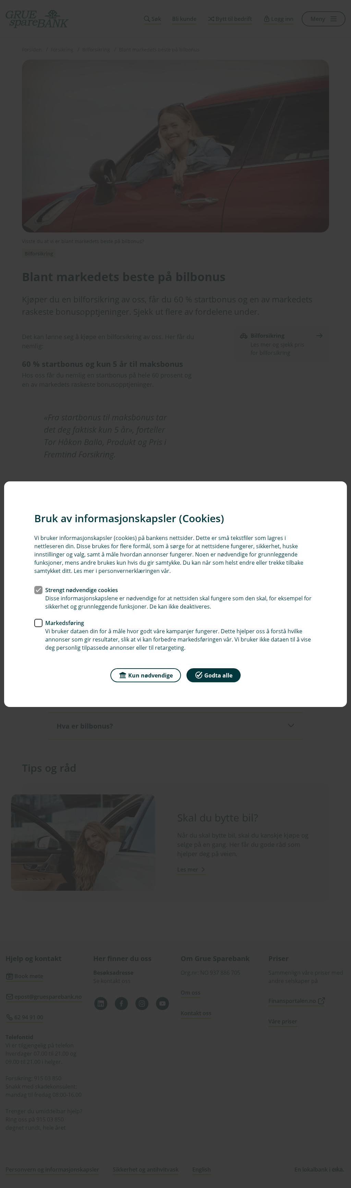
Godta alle (218, 675)
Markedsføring (64, 622)
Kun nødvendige (150, 675)
